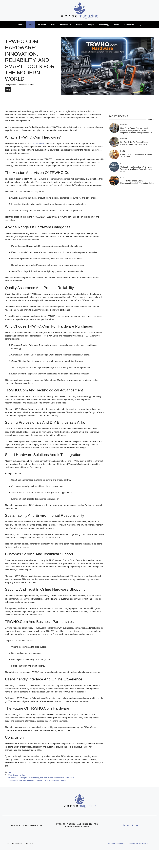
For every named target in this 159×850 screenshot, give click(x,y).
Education (42, 25)
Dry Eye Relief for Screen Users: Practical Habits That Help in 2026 (134, 143)
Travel (116, 25)
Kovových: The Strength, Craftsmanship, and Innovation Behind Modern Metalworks (41, 778)
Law (53, 25)
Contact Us (129, 25)
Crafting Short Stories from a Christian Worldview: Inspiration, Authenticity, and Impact (136, 169)
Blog (30, 25)
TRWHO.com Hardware (17, 775)
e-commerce (38, 143)
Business (64, 25)
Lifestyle (90, 25)
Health (79, 25)
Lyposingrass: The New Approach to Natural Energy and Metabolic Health (37, 780)
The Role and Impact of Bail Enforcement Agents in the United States (137, 182)
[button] (139, 24)
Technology (104, 25)
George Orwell (10, 85)
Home (20, 25)
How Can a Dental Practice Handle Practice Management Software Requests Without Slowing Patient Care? (136, 130)
